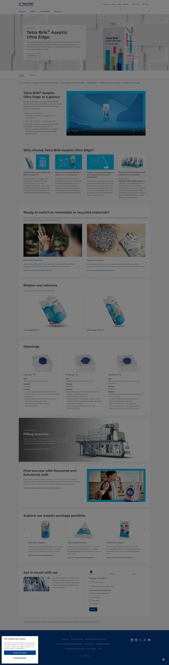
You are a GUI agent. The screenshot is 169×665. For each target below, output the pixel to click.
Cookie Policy (20, 648)
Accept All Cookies (20, 652)
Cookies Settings (20, 658)
